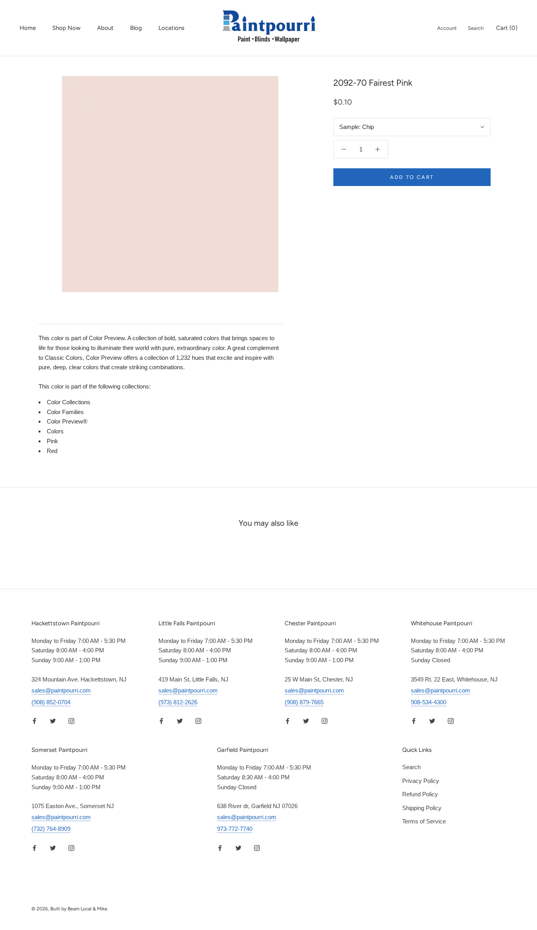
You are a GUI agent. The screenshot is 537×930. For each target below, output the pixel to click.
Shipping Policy (421, 808)
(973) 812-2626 (177, 702)
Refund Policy (420, 794)
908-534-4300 (428, 702)
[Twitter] (53, 721)
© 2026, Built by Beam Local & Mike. (70, 909)
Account (447, 28)
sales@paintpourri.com (61, 690)
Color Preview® (67, 421)
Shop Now (66, 27)
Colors (55, 431)
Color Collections (68, 402)
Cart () (506, 27)
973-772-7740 (234, 828)
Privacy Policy (420, 780)
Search (476, 28)
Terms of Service (424, 821)
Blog (136, 27)
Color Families (65, 412)
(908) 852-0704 (50, 702)
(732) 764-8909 (50, 828)
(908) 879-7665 (304, 702)
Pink (52, 441)
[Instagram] (71, 721)
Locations (171, 27)
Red (52, 451)
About (105, 27)
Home (28, 27)
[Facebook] (34, 721)
